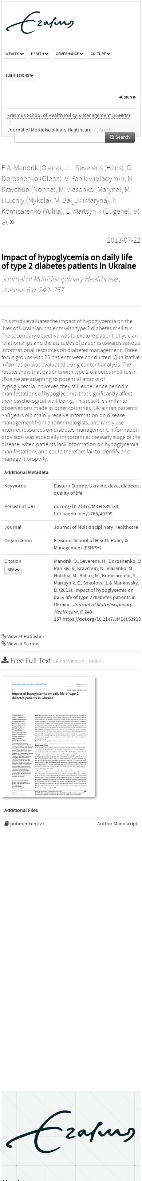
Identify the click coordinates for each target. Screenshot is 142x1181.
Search (122, 137)
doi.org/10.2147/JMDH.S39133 (86, 507)
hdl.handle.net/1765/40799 (83, 514)
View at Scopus (22, 644)
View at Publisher (25, 637)
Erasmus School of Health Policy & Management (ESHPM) (68, 115)
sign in (130, 97)
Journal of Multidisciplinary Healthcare (49, 130)
